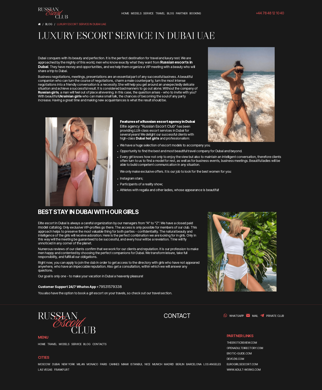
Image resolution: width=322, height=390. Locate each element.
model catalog (49, 227)
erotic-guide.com (239, 353)
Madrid (169, 364)
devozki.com (235, 359)
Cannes (114, 364)
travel (156, 293)
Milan (81, 364)
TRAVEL (52, 344)
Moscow (44, 364)
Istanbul (136, 364)
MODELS (64, 344)
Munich (157, 364)
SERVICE (76, 344)
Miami (125, 364)
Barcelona (194, 364)
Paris (103, 364)
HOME (41, 344)
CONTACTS (99, 344)
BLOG (86, 344)
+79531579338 (109, 286)
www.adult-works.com (244, 369)
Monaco (92, 364)
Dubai (56, 364)
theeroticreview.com (242, 342)
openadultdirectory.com (245, 348)
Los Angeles (212, 364)
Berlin (180, 364)
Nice (147, 364)
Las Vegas (45, 369)
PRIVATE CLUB (275, 316)
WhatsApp (236, 316)
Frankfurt (61, 369)
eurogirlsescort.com (242, 364)
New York (68, 364)
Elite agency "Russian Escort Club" (148, 126)
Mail (255, 316)
